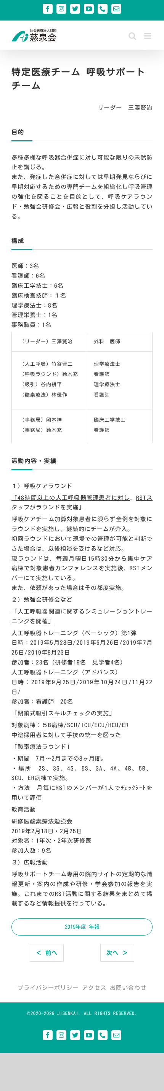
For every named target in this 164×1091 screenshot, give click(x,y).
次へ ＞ (117, 953)
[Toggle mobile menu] (148, 36)
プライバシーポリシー (48, 988)
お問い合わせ (128, 988)
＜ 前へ (47, 953)
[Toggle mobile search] (133, 36)
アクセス (94, 988)
